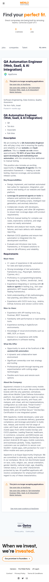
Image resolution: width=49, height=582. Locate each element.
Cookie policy (30, 531)
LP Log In (35, 569)
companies (13, 47)
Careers (13, 569)
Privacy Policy (20, 573)
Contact (9, 573)
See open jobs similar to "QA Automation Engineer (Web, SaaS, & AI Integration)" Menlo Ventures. (25, 90)
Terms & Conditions (35, 573)
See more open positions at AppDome (24, 509)
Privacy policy (19, 531)
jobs (3, 47)
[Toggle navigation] (3, 3)
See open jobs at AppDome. (20, 84)
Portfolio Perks (24, 569)
